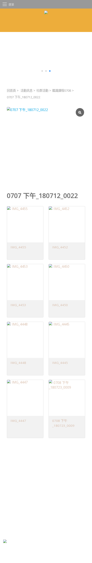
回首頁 (11, 90)
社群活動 (42, 90)
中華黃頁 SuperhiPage (33, 525)
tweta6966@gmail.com (31, 509)
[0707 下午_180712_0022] (46, 146)
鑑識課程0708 (61, 90)
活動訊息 (27, 90)
